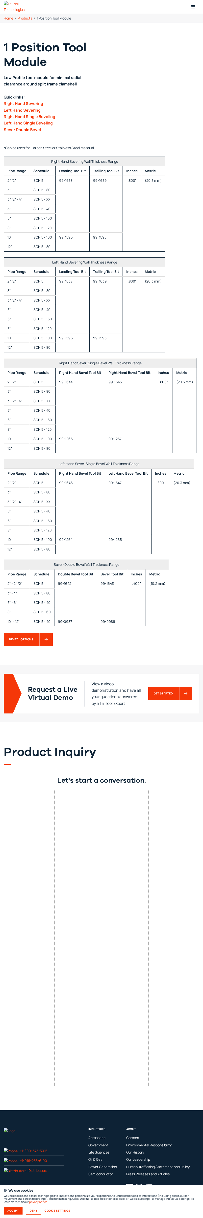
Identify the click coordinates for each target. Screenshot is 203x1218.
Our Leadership (138, 1159)
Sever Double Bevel (22, 129)
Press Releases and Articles (148, 1174)
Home (8, 18)
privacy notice (38, 1202)
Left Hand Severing (22, 110)
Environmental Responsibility (149, 1145)
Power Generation (102, 1166)
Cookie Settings (57, 1210)
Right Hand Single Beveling (29, 116)
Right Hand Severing (23, 103)
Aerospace (96, 1137)
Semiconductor (100, 1174)
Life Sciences (98, 1152)
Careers (132, 1137)
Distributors (37, 1170)
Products (25, 18)
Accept (13, 1210)
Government (98, 1145)
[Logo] (9, 1130)
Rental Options (21, 639)
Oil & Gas (95, 1159)
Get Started (163, 693)
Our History (135, 1152)
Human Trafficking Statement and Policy (158, 1166)
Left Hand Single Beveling (28, 123)
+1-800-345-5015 (33, 1150)
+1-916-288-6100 (33, 1160)
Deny (33, 1210)
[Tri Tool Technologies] (20, 7)
